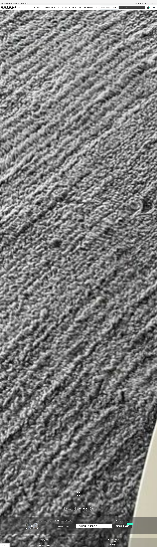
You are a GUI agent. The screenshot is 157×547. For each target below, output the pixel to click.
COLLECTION (34, 7)
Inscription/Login (150, 3)
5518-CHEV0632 (35, 526)
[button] (154, 7)
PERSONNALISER (122, 526)
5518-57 (28, 526)
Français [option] (3, 545)
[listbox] (5, 545)
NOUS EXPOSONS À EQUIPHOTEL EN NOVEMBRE (15, 3)
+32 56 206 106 (139, 3)
